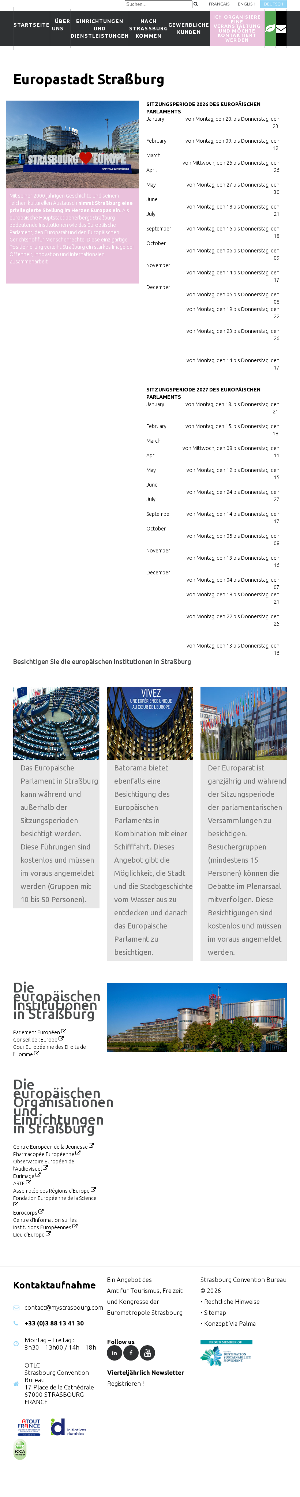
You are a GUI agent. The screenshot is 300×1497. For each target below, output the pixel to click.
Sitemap (215, 1312)
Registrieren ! (125, 1383)
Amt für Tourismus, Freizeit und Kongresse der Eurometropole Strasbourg (145, 1301)
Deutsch (273, 3)
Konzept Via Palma (230, 1323)
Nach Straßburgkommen (148, 28)
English (246, 3)
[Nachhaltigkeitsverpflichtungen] (270, 28)
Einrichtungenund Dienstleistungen (100, 28)
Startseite (32, 25)
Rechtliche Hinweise (232, 1301)
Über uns (60, 24)
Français (219, 3)
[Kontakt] (281, 28)
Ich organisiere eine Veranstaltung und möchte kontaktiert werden (237, 28)
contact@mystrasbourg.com (64, 1307)
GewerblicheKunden (188, 28)
